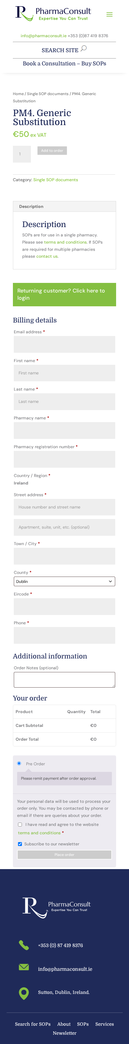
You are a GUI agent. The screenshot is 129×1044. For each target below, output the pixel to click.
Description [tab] (31, 206)
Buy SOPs (93, 64)
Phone (21, 623)
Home (18, 93)
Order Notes (36, 667)
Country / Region (32, 475)
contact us (47, 256)
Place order (64, 854)
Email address (29, 331)
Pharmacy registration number (46, 446)
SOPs (83, 1024)
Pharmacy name (31, 418)
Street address (30, 494)
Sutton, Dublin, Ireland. (64, 992)
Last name (26, 389)
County (23, 572)
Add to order (52, 150)
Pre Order (35, 763)
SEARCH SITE (60, 50)
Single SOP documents (48, 93)
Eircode (23, 594)
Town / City (27, 543)
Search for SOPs (33, 1024)
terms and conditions (65, 242)
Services (104, 1024)
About (63, 1024)
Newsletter (64, 1033)
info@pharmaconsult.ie (44, 35)
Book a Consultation (49, 64)
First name (26, 360)
